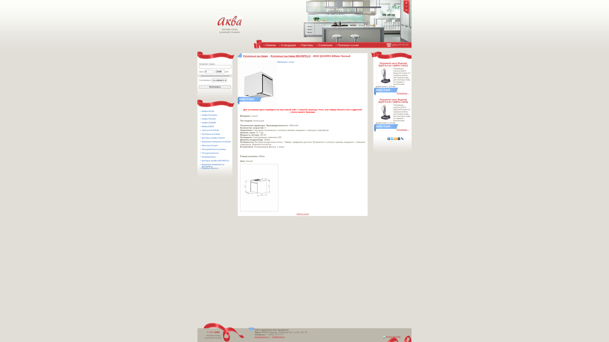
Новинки (271, 45)
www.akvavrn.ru (262, 337)
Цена (201, 72)
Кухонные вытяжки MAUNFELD (291, 56)
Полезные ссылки (348, 45)
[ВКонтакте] (389, 139)
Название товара (207, 64)
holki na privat (303, 214)
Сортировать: (205, 80)
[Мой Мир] (399, 139)
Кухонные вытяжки (255, 56)
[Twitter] (392, 139)
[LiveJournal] (402, 139)
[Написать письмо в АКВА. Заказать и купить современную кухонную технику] (406, 10)
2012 (214, 332)
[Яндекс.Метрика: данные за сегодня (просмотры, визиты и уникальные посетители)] (391, 337)
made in (393, 332)
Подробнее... (403, 93)
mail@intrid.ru (278, 337)
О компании (325, 45)
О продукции (288, 45)
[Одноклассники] (395, 139)
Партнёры (307, 45)
